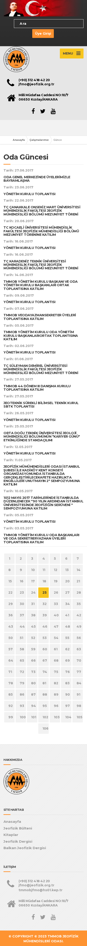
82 (56, 683)
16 (21, 581)
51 (21, 638)
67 (44, 660)
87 (33, 694)
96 (56, 706)
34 (67, 604)
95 (44, 706)
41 (67, 615)
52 (33, 638)
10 (33, 570)
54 (56, 638)
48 (67, 626)
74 (44, 672)
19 (56, 581)
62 (67, 649)
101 (33, 717)
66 (33, 660)
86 (22, 694)
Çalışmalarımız (39, 139)
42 (79, 615)
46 (44, 626)
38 (33, 615)
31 (33, 604)
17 (33, 581)
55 (67, 638)
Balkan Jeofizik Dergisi (24, 848)
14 (79, 570)
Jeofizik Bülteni (17, 828)
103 (57, 717)
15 (10, 581)
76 (67, 672)
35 (79, 604)
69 (67, 660)
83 (67, 683)
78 (10, 683)
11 (43, 570)
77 (79, 672)
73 (33, 672)
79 (22, 683)
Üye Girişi (43, 33)
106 (45, 728)
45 (33, 626)
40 (56, 615)
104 (68, 717)
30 (22, 604)
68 (56, 660)
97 (67, 706)
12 (55, 570)
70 (79, 660)
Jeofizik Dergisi (17, 841)
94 (33, 706)
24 (33, 592)
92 (10, 706)
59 (33, 649)
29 (10, 604)
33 (56, 604)
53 (44, 638)
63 (79, 649)
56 (79, 638)
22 (10, 592)
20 (67, 581)
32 (44, 604)
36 (10, 615)
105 (79, 717)
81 (44, 683)
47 (56, 626)
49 (79, 626)
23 (22, 592)
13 (67, 570)
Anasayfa (19, 139)
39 (44, 615)
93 (22, 706)
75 (56, 672)
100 (23, 717)
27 (67, 592)
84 (79, 683)
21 (78, 581)
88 (44, 694)
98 (79, 706)
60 (44, 649)
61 (56, 649)
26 (56, 592)
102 (45, 717)
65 (22, 660)
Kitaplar (10, 834)
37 (22, 615)
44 (22, 626)
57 (10, 649)
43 (10, 626)
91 (78, 694)
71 (10, 672)
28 (79, 592)
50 (10, 638)
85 (10, 694)
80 (33, 683)
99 (10, 717)
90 (67, 694)
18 (44, 581)
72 (22, 672)
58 (22, 649)
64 (10, 660)
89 (56, 694)
